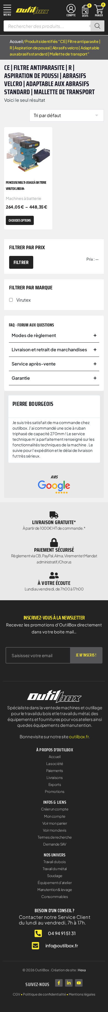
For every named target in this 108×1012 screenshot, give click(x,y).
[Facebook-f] (59, 983)
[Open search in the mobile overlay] (54, 26)
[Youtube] (79, 983)
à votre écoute (54, 582)
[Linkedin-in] (69, 983)
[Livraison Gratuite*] (54, 514)
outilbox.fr (79, 736)
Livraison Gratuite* (54, 522)
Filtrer (21, 262)
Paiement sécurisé (54, 549)
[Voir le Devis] (85, 10)
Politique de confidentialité (44, 994)
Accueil (16, 41)
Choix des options (20, 220)
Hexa (82, 970)
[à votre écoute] (54, 575)
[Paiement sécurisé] (54, 542)
